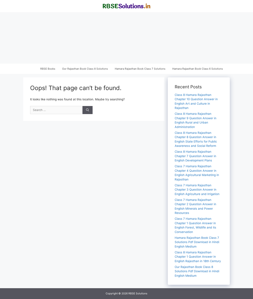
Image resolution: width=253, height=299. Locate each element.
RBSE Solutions (137, 293)
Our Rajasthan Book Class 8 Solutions (85, 68)
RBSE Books (47, 68)
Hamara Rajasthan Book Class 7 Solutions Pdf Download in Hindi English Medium (197, 242)
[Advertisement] (126, 38)
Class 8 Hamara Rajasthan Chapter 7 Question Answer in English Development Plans (195, 156)
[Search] (87, 110)
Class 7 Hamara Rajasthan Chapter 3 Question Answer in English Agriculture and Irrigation (197, 190)
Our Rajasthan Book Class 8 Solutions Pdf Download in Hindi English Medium (197, 271)
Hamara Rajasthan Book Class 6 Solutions (197, 68)
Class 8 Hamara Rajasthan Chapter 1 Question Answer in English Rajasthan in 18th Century (198, 257)
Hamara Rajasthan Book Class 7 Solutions (140, 68)
